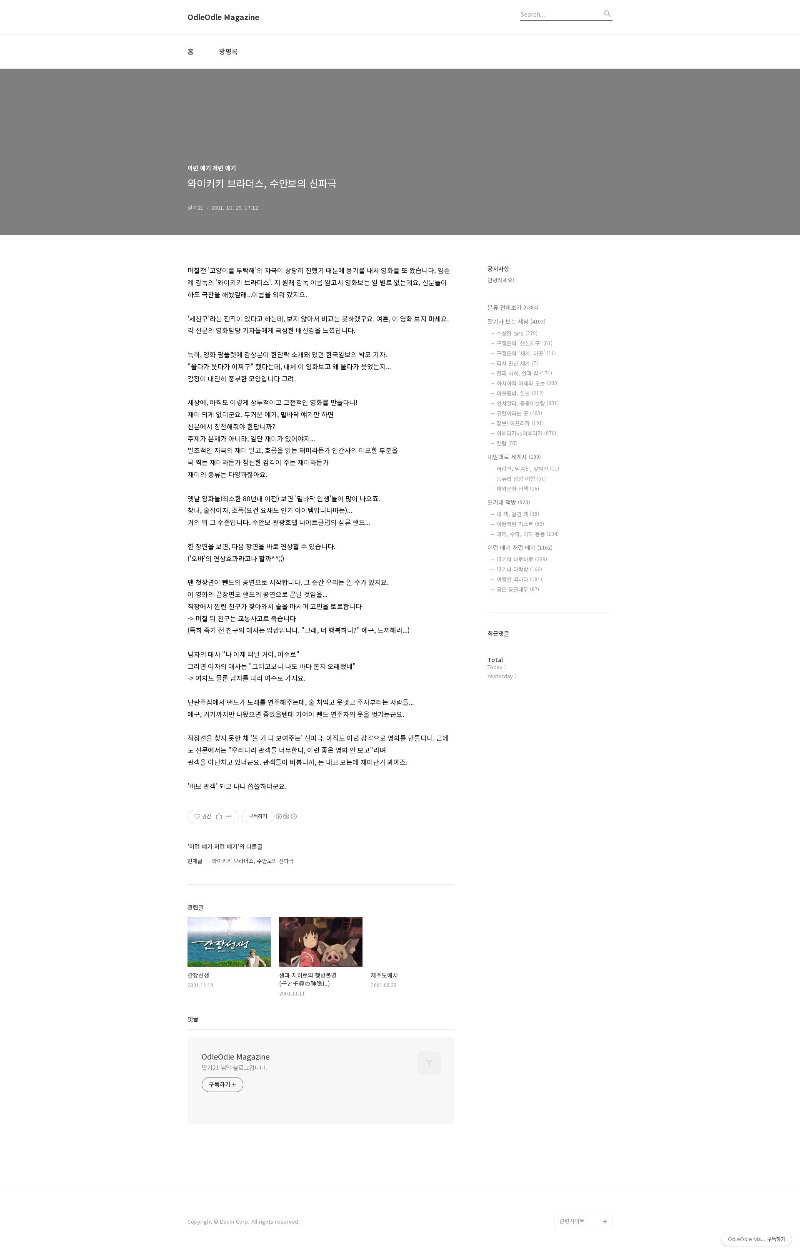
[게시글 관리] (229, 816)
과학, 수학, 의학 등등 (528, 534)
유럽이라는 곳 (519, 413)
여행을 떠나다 (519, 579)
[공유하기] (219, 816)
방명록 (228, 51)
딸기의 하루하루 (522, 559)
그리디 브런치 (576, 1208)
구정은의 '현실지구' (524, 343)
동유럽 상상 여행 (521, 479)
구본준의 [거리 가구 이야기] (586, 1148)
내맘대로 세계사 (514, 457)
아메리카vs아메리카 (526, 433)
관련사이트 (572, 1221)
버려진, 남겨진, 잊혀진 (528, 469)
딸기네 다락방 (519, 569)
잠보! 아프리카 (520, 423)
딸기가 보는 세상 (516, 321)
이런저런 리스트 (520, 524)
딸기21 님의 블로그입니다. (234, 1067)
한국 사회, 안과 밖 (524, 373)
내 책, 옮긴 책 (518, 514)
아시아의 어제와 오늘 (528, 383)
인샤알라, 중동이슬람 (528, 403)
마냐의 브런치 (576, 1195)
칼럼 (507, 443)
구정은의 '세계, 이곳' (526, 353)
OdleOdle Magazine (223, 17)
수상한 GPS (517, 333)
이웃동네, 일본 (520, 393)
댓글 (193, 1019)
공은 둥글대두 (518, 589)
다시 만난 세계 (517, 363)
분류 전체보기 (513, 307)
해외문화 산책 (518, 489)
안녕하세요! (501, 280)
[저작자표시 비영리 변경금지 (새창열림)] (286, 816)
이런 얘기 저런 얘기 (520, 547)
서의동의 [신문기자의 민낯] (584, 1121)
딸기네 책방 (509, 502)
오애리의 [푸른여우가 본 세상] (584, 1174)
